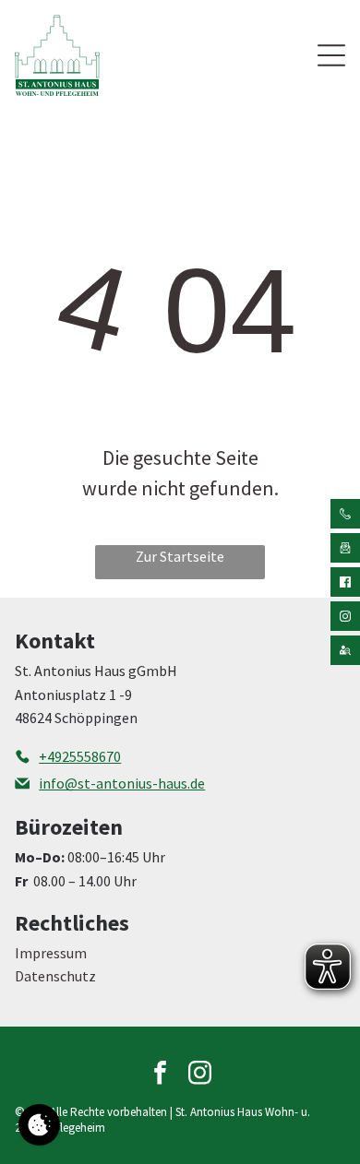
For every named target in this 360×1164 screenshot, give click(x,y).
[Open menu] (331, 55)
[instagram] (200, 1075)
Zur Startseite (180, 556)
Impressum (51, 953)
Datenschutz (55, 976)
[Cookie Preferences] (39, 1125)
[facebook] (160, 1075)
